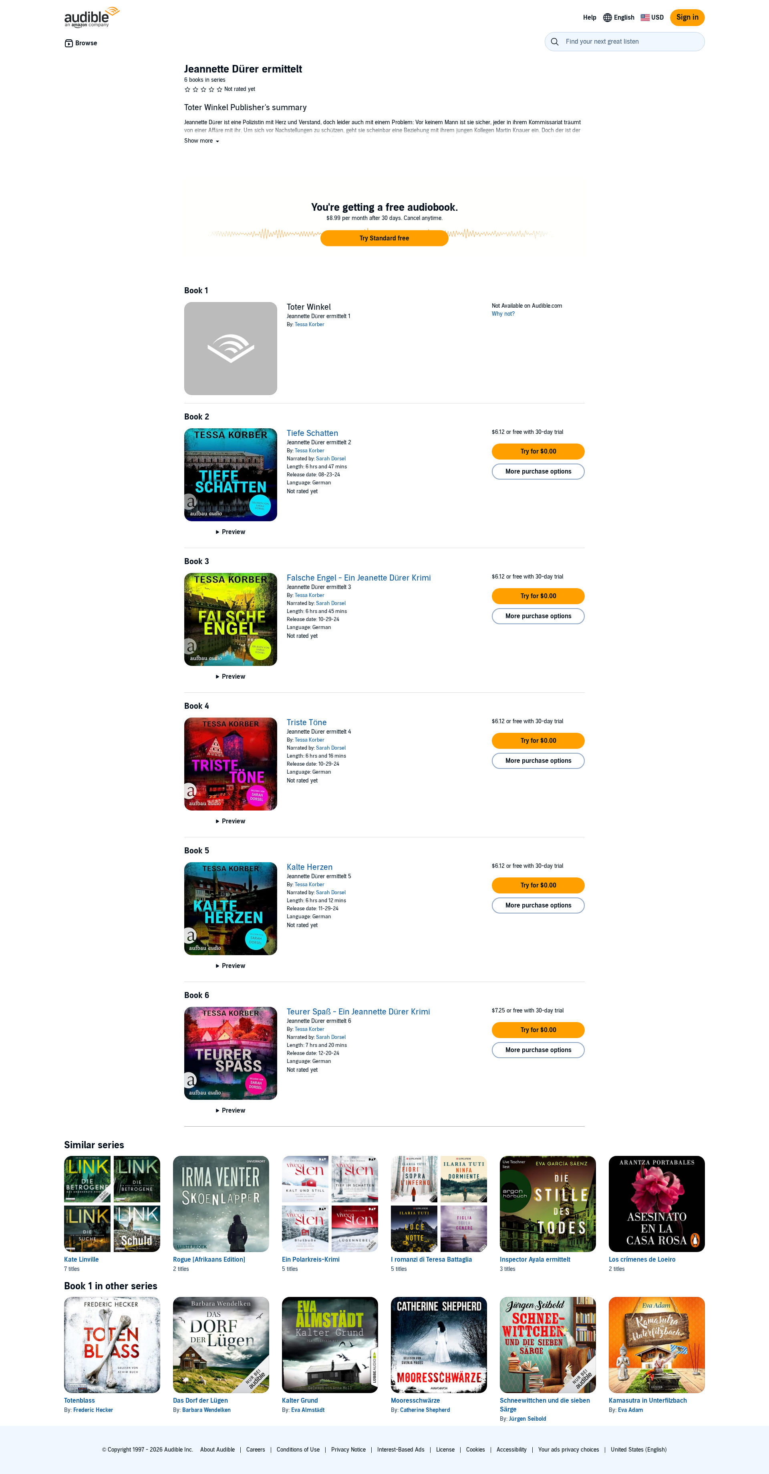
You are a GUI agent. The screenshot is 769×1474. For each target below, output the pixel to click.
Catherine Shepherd (425, 1410)
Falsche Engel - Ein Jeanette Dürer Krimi (359, 578)
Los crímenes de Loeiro (642, 1260)
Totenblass (79, 1401)
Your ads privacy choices (568, 1449)
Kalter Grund (300, 1401)
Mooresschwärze (415, 1401)
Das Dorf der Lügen (200, 1401)
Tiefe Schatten (312, 433)
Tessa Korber (309, 324)
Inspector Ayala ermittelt (535, 1260)
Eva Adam (630, 1410)
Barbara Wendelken (206, 1410)
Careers (255, 1449)
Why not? (503, 314)
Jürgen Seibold (527, 1419)
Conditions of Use (298, 1449)
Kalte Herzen (310, 867)
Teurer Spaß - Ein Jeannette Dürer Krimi (358, 1012)
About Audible (217, 1449)
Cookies (475, 1449)
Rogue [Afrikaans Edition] (209, 1260)
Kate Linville (81, 1260)
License (445, 1449)
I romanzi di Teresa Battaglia (431, 1260)
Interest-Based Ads (401, 1449)
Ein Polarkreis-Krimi (311, 1260)
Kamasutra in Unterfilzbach (648, 1401)
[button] (202, 140)
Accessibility (512, 1449)
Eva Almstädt (307, 1410)
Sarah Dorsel (331, 459)
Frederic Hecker (93, 1410)
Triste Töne (307, 723)
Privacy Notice (348, 1449)
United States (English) (639, 1449)
